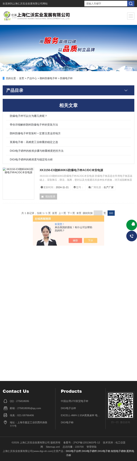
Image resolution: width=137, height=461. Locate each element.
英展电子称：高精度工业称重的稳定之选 (34, 142)
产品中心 (32, 78)
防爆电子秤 (66, 78)
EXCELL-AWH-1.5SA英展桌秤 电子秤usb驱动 (80, 415)
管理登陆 (92, 446)
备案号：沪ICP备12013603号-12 (81, 442)
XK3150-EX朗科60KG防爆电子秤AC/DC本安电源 (71, 170)
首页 (21, 78)
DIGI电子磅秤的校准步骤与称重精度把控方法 (37, 150)
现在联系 (50, 196)
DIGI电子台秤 (68, 408)
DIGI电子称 (67, 422)
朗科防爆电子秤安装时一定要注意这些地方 (35, 133)
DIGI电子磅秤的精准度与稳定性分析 (31, 159)
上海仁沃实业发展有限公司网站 (30, 3)
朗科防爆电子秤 (48, 78)
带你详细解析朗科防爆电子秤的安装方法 (34, 124)
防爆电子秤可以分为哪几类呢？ (28, 115)
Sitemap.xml (53, 446)
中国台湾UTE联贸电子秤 (74, 401)
